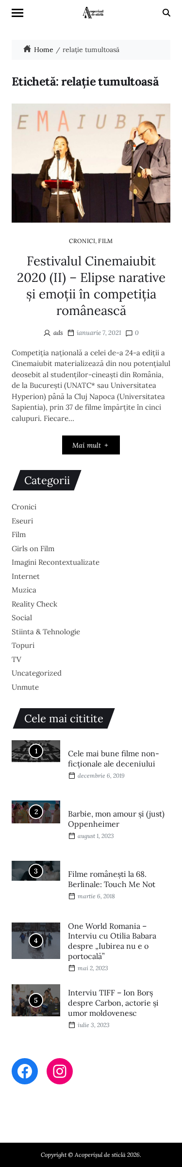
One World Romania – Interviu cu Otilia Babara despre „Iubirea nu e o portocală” (112, 941)
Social (22, 617)
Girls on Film (33, 548)
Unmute (25, 687)
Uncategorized (37, 673)
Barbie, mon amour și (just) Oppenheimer (116, 819)
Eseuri (22, 520)
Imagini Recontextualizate (55, 562)
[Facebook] (25, 1071)
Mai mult (86, 445)
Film (105, 240)
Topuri (23, 645)
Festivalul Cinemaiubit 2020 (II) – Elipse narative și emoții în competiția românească (91, 285)
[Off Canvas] (17, 13)
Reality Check (34, 604)
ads (58, 333)
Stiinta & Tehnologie (46, 631)
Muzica (24, 589)
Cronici (82, 240)
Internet (26, 576)
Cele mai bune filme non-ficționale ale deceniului (113, 758)
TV (16, 659)
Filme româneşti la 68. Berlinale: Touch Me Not (111, 879)
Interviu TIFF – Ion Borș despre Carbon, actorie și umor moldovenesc (113, 1003)
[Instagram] (60, 1071)
